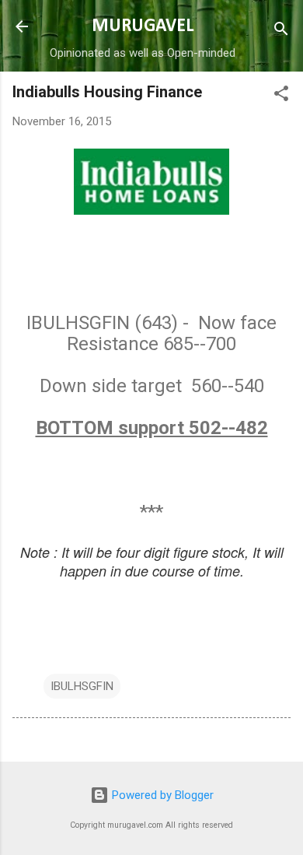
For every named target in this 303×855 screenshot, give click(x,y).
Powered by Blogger (161, 795)
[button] (281, 96)
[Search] (281, 31)
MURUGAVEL (142, 26)
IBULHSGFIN (81, 686)
